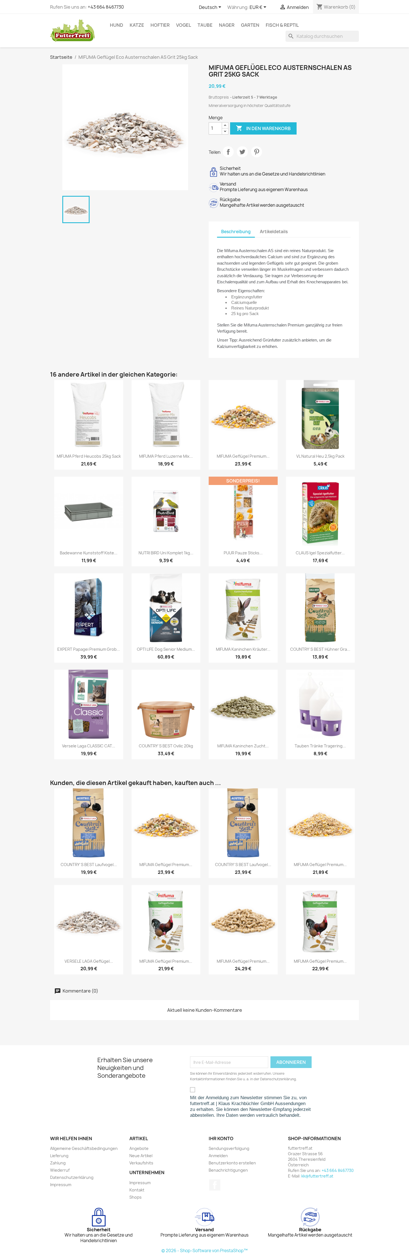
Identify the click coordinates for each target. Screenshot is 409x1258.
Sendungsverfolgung (229, 1148)
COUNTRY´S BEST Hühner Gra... (320, 649)
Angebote (139, 1148)
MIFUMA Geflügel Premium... (243, 456)
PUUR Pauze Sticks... (243, 552)
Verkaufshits (141, 1163)
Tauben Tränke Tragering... (320, 746)
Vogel (183, 25)
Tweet (242, 151)
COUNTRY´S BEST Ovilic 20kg (166, 746)
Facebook (214, 1185)
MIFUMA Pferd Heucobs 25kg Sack (89, 456)
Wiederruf (60, 1170)
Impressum (60, 1184)
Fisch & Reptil (282, 25)
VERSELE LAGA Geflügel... (89, 961)
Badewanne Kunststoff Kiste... (88, 552)
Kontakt (136, 1190)
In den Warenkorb (263, 128)
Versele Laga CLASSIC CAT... (88, 746)
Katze (137, 25)
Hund (116, 25)
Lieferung (59, 1155)
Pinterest (256, 151)
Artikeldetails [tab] (274, 232)
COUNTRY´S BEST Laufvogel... (89, 864)
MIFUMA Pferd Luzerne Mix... (166, 456)
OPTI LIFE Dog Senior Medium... (166, 649)
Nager (227, 25)
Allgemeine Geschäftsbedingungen (84, 1148)
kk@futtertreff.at (317, 1176)
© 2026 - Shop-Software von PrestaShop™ (204, 1251)
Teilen (228, 151)
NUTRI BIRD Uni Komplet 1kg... (166, 552)
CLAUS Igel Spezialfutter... (320, 552)
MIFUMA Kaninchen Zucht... (243, 746)
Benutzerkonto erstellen (232, 1163)
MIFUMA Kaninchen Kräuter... (243, 649)
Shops (135, 1197)
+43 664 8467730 (106, 7)
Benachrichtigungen (228, 1170)
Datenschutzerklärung (71, 1177)
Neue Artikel (140, 1155)
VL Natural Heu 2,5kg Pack (320, 456)
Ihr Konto (221, 1138)
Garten (250, 25)
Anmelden (218, 1155)
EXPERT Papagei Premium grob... (88, 649)
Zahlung (58, 1163)
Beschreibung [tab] (236, 232)
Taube (205, 25)
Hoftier (160, 25)
